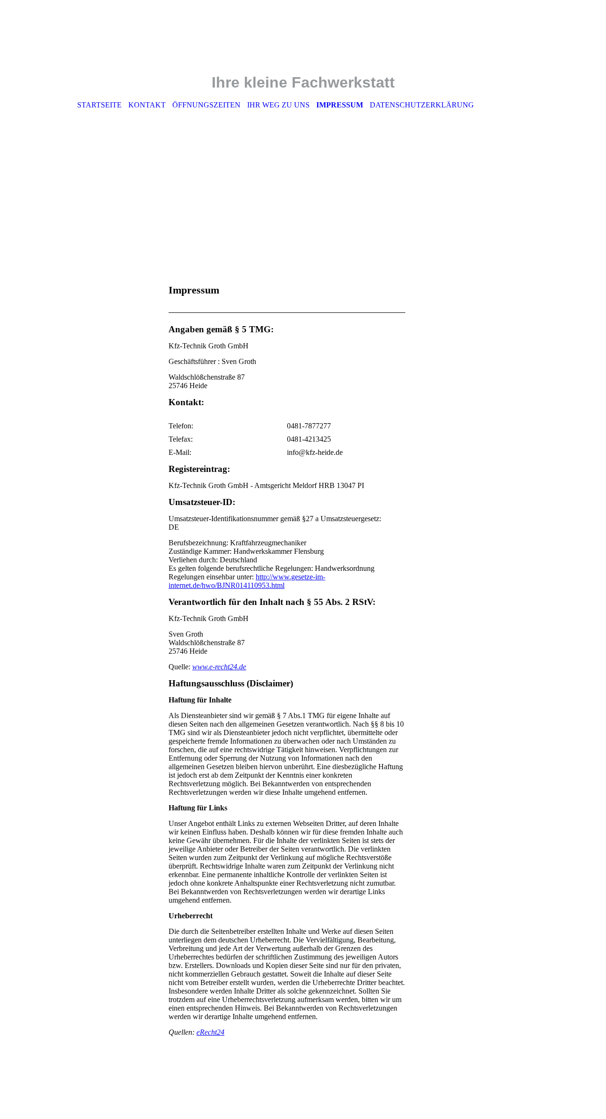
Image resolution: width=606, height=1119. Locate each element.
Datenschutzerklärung (422, 105)
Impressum (339, 105)
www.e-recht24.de (219, 667)
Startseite (99, 105)
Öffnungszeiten (206, 105)
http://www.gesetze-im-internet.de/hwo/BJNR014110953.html (247, 581)
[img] (303, 43)
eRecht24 (210, 1032)
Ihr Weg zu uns (278, 105)
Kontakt (147, 105)
